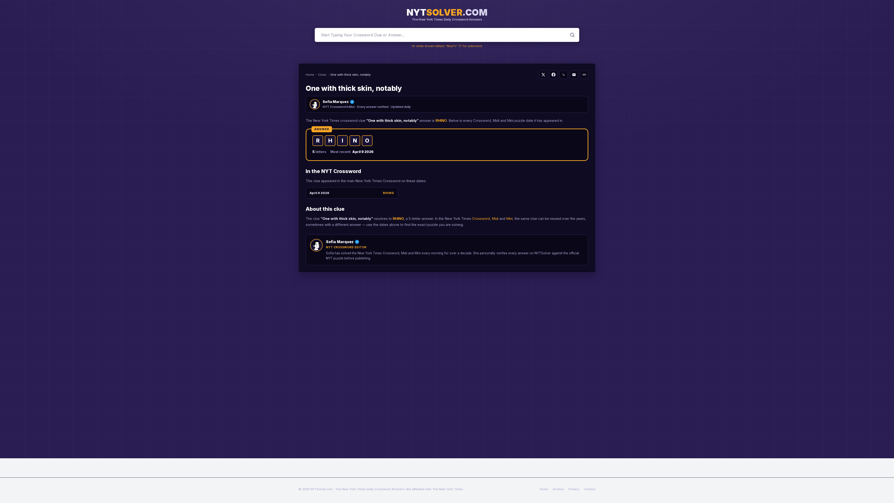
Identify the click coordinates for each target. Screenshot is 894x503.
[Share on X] (543, 75)
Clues (322, 74)
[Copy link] (584, 75)
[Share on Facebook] (553, 75)
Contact (590, 489)
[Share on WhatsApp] (563, 75)
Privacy (574, 489)
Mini (509, 218)
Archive (558, 489)
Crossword (481, 218)
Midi (495, 218)
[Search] (572, 35)
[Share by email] (574, 75)
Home (310, 74)
